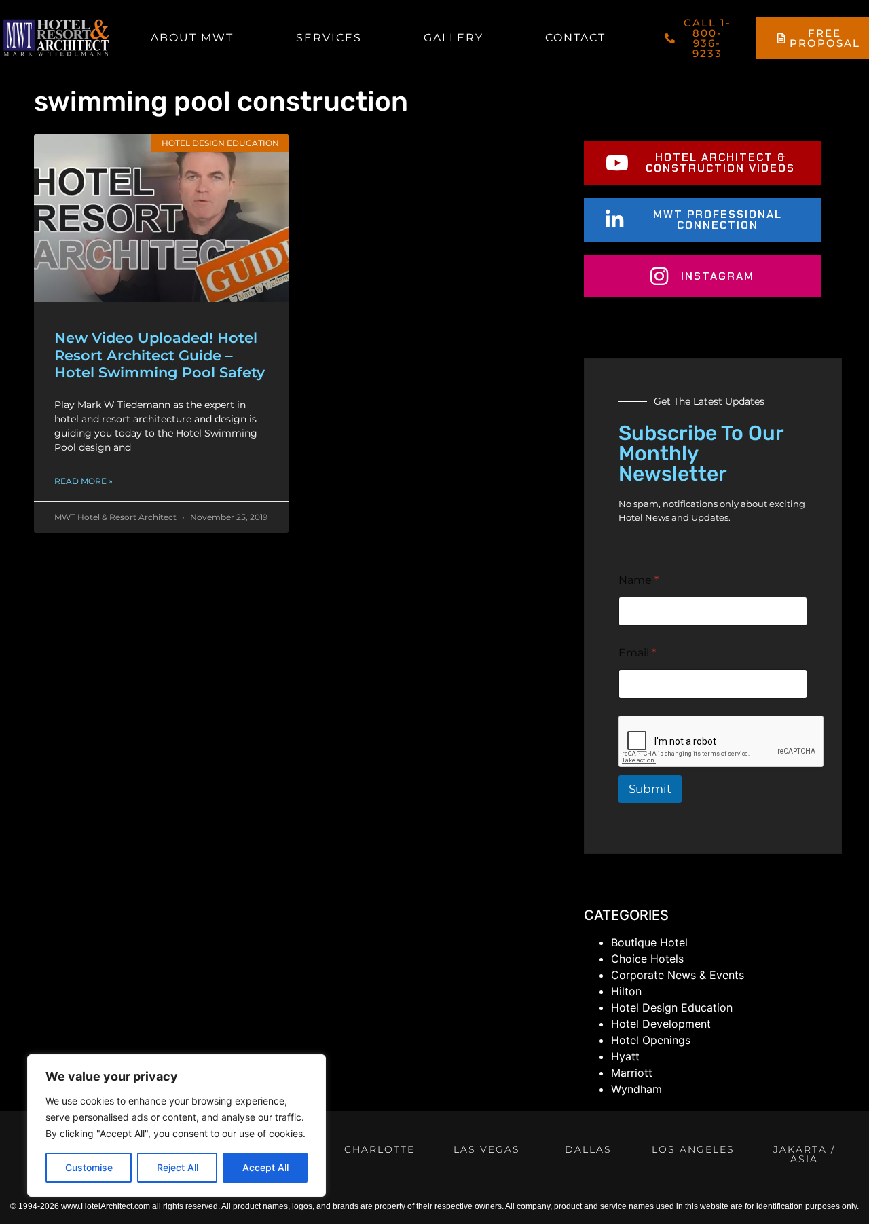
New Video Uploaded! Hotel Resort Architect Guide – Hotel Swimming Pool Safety (159, 354)
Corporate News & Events (677, 975)
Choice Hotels (647, 958)
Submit (650, 789)
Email (637, 652)
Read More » (83, 481)
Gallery (453, 37)
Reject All (177, 1167)
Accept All (265, 1167)
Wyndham (636, 1089)
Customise (89, 1167)
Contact (575, 37)
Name (638, 580)
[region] (176, 1125)
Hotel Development (661, 1024)
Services (329, 37)
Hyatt (625, 1056)
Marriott (631, 1072)
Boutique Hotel (649, 942)
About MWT (192, 37)
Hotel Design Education (672, 1007)
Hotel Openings (650, 1040)
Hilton (626, 991)
